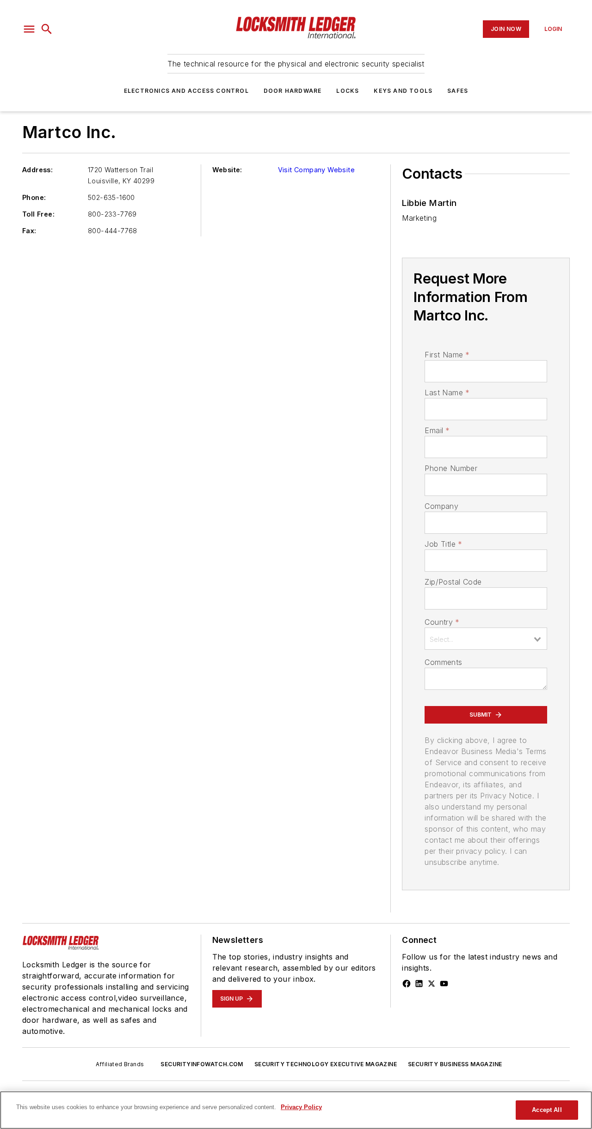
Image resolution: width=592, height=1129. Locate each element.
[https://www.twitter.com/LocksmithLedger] (431, 983)
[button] (29, 29)
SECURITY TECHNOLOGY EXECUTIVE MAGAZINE (325, 1064)
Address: (37, 170)
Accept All (546, 1109)
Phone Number (451, 468)
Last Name (447, 392)
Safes (457, 90)
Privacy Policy (301, 1107)
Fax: (29, 231)
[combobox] (486, 639)
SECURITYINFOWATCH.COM (201, 1064)
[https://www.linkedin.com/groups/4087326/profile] (419, 983)
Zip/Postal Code (453, 581)
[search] (47, 29)
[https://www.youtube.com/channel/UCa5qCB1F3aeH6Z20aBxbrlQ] (444, 983)
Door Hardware (293, 90)
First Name (447, 354)
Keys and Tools (403, 90)
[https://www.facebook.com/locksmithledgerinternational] (406, 983)
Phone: (34, 197)
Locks (347, 90)
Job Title (443, 544)
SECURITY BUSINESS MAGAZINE (455, 1064)
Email (437, 430)
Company (441, 506)
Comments (443, 662)
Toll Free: (38, 214)
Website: (227, 170)
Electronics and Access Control (186, 90)
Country (442, 622)
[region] (296, 1110)
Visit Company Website (316, 170)
